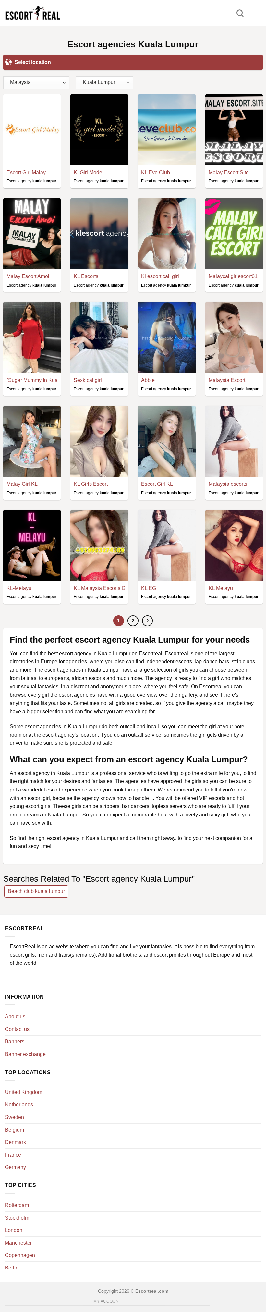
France (13, 1155)
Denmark (15, 1142)
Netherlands (19, 1104)
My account (107, 1301)
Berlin (11, 1267)
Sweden (14, 1117)
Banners (14, 1041)
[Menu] (257, 13)
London (13, 1230)
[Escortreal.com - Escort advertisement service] (32, 13)
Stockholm (17, 1217)
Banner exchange (25, 1054)
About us (15, 1016)
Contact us (17, 1029)
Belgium (14, 1130)
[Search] (240, 13)
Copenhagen (20, 1255)
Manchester (18, 1242)
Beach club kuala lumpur (36, 891)
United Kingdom (23, 1092)
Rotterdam (17, 1205)
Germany (15, 1167)
